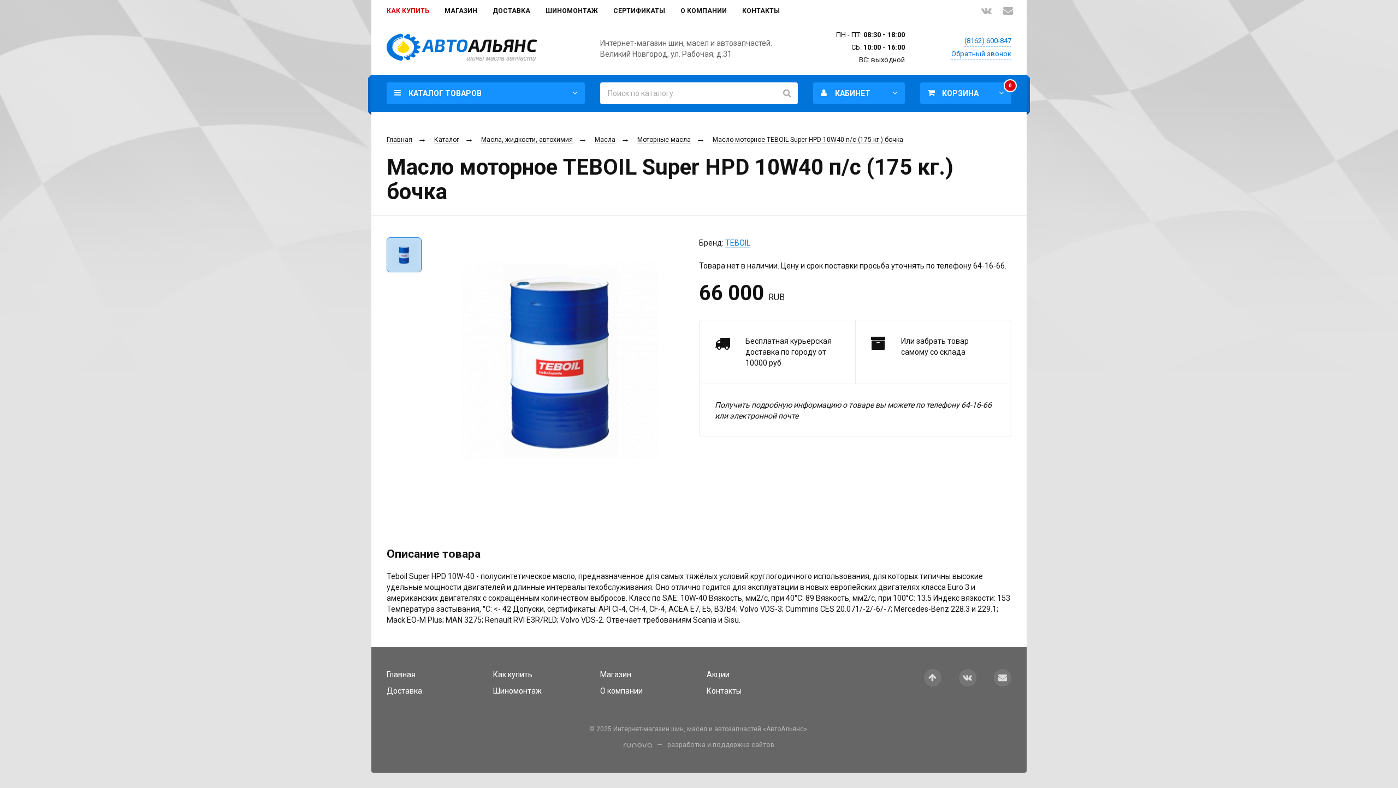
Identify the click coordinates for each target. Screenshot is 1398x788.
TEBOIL (737, 242)
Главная (399, 140)
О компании (703, 11)
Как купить (408, 11)
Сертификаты (639, 11)
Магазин (461, 11)
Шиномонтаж (572, 11)
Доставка (511, 11)
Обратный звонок (981, 54)
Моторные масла (664, 140)
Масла (605, 140)
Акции (718, 674)
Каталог (446, 140)
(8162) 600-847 (987, 41)
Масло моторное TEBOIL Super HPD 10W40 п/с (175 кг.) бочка (808, 140)
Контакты (761, 11)
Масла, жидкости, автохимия (527, 140)
